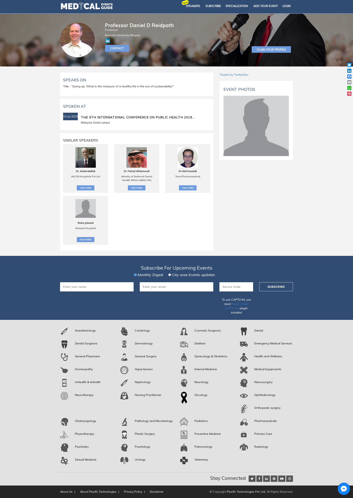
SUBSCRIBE (213, 6)
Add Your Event (265, 6)
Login (287, 6)
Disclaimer (157, 492)
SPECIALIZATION (237, 6)
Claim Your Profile (271, 49)
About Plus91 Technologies (98, 492)
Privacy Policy (133, 492)
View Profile (85, 188)
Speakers (193, 6)
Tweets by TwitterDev (233, 74)
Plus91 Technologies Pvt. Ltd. (246, 492)
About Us (66, 492)
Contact (117, 48)
